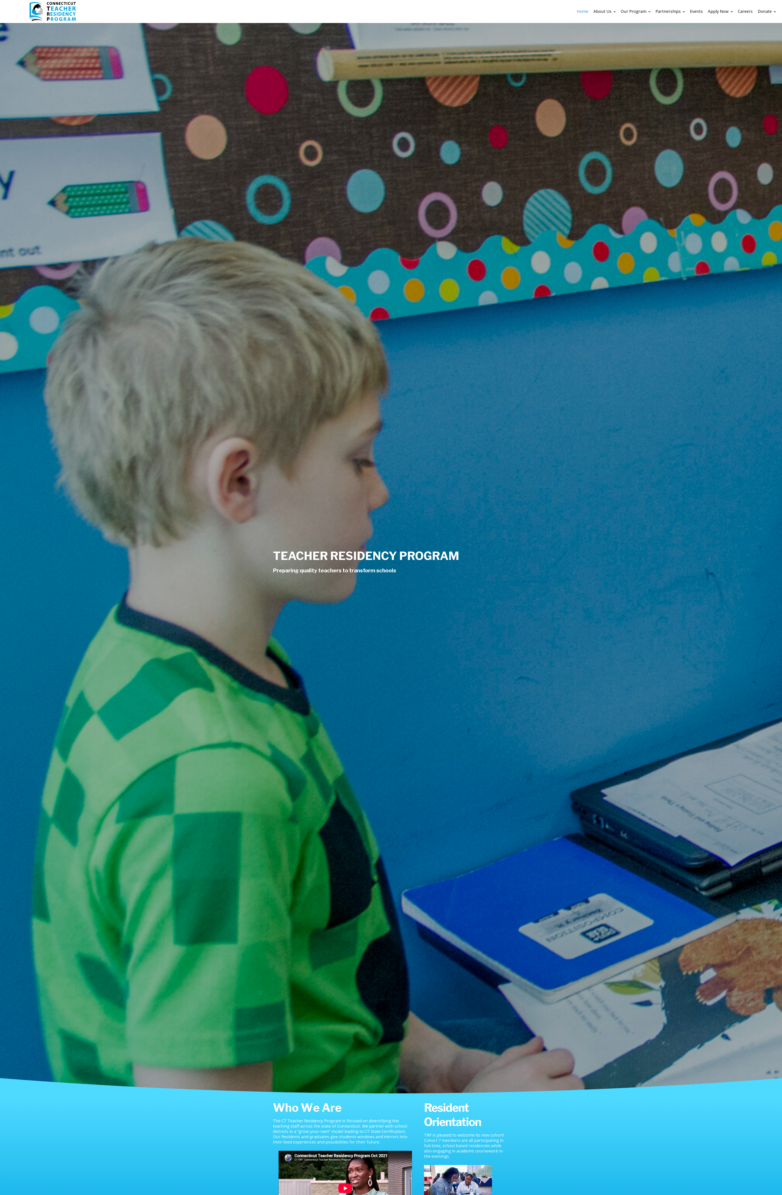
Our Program (633, 11)
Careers (745, 11)
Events (696, 11)
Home (582, 11)
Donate (765, 11)
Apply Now (718, 11)
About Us (602, 11)
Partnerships (668, 11)
